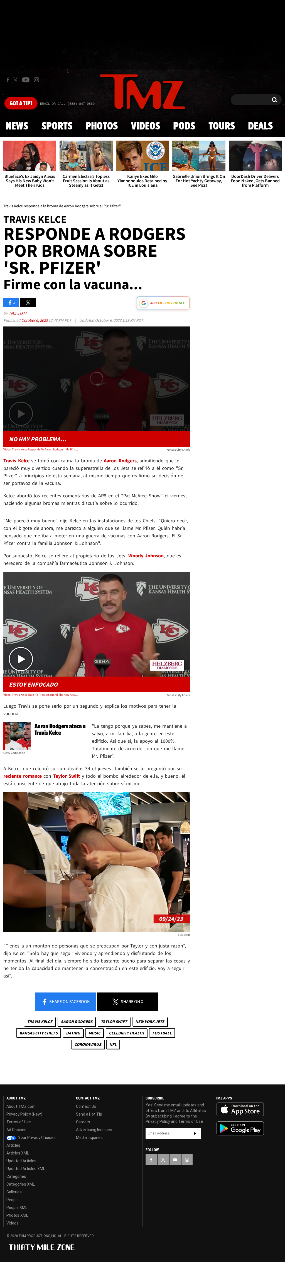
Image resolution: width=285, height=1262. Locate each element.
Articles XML (17, 1153)
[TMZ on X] (16, 80)
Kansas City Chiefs (38, 1033)
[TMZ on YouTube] (175, 1159)
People (12, 1200)
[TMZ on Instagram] (36, 80)
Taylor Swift (114, 1021)
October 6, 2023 (34, 320)
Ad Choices (16, 1130)
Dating (73, 1033)
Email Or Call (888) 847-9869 (67, 104)
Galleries (14, 1192)
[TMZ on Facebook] (8, 80)
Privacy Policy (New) (24, 1114)
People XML (16, 1207)
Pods (184, 126)
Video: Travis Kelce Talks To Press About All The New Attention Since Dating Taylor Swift (40, 695)
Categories (16, 1176)
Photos (101, 126)
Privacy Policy (158, 1121)
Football (162, 1033)
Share (69, 1001)
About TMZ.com (21, 1106)
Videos (145, 126)
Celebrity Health (126, 1033)
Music (94, 1033)
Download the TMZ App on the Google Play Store (240, 1128)
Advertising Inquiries (94, 1130)
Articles (13, 1145)
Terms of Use (18, 1122)
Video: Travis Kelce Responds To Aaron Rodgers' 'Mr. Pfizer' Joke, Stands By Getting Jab (40, 449)
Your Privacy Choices (36, 1137)
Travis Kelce (39, 1021)
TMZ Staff (18, 313)
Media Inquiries (89, 1137)
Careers (83, 1122)
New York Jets (149, 1021)
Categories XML (20, 1184)
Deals (260, 126)
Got (21, 103)
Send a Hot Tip (89, 1114)
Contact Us (86, 1106)
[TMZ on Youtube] (26, 80)
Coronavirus (87, 1044)
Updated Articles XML (25, 1168)
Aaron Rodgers (76, 1021)
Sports (56, 126)
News (17, 126)
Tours (221, 126)
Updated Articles (21, 1161)
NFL (113, 1044)
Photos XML (17, 1215)
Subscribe (195, 1133)
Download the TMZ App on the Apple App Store (240, 1109)
